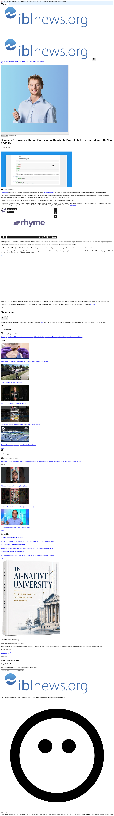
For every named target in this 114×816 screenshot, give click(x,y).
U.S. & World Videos (23, 61)
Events (42, 61)
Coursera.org (4, 192)
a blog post (73, 205)
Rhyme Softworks (49, 192)
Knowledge (10, 61)
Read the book (5, 653)
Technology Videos (34, 61)
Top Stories (4, 61)
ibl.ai (41, 322)
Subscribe (20, 670)
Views (15, 61)
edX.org (92, 304)
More (2, 448)
